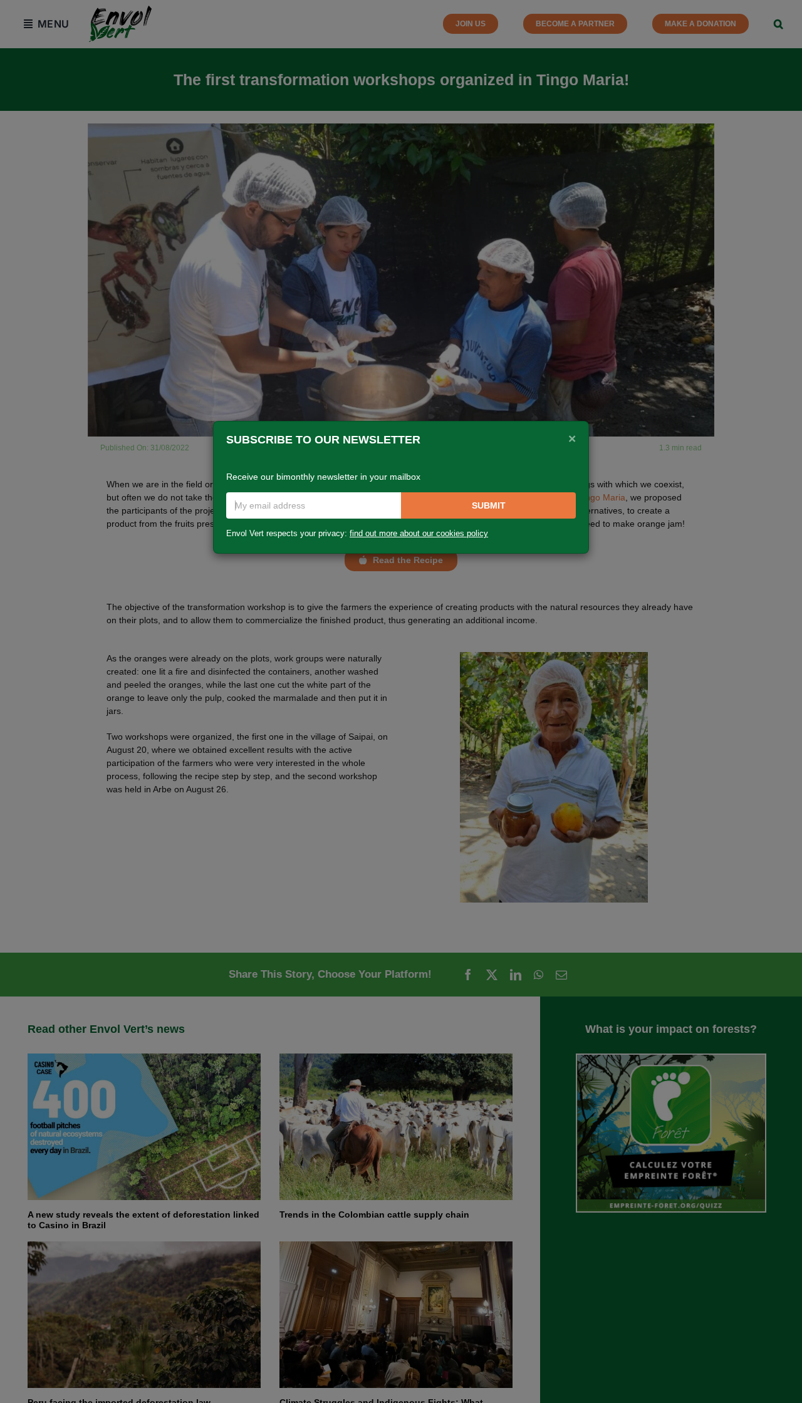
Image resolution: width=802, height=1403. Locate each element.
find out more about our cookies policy (419, 533)
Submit (489, 505)
